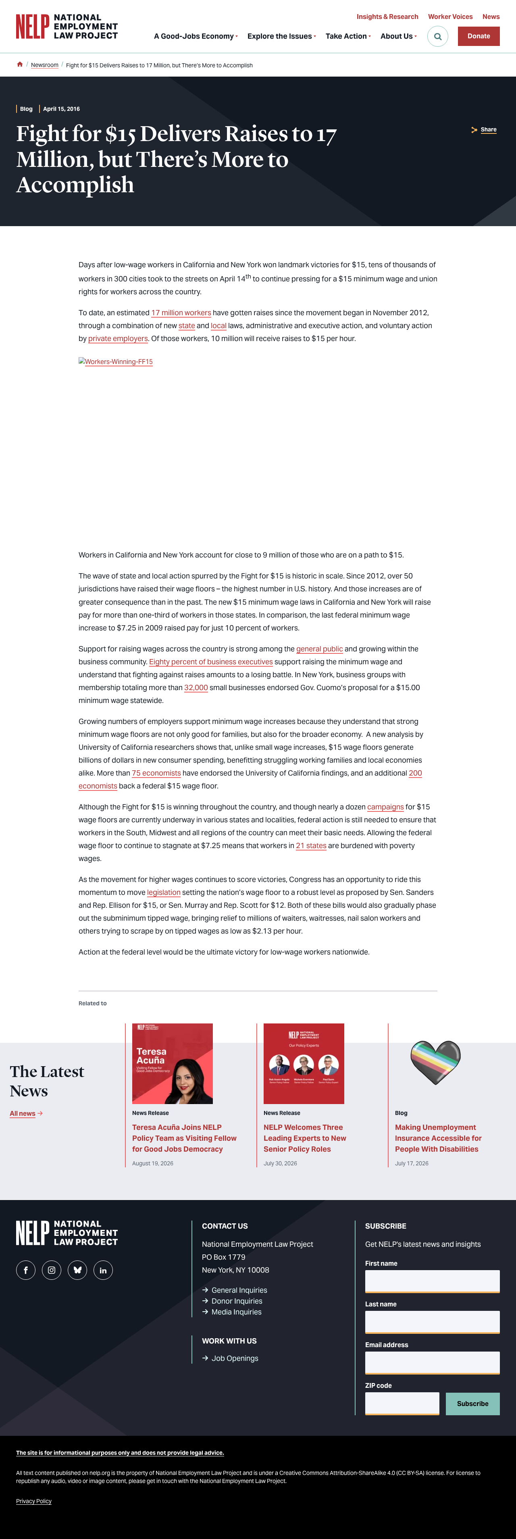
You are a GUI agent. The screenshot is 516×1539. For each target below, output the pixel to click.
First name (381, 1263)
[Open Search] (437, 36)
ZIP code (378, 1385)
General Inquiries (239, 1290)
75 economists (156, 773)
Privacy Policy (34, 1501)
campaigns (385, 806)
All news (22, 1113)
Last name (381, 1304)
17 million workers (181, 312)
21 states (311, 845)
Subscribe (473, 1404)
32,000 (196, 687)
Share (489, 129)
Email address (386, 1345)
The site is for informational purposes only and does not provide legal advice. (120, 1452)
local (219, 325)
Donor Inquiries (237, 1301)
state (187, 325)
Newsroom (44, 65)
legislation (164, 892)
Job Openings (235, 1358)
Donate (479, 36)
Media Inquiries (237, 1311)
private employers (118, 338)
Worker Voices (450, 16)
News (491, 16)
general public (319, 648)
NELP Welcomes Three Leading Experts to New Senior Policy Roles (305, 1138)
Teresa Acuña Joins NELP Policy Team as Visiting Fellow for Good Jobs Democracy (184, 1138)
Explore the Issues (280, 36)
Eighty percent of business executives (211, 661)
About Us (397, 36)
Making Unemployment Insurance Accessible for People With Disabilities (438, 1138)
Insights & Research (387, 16)
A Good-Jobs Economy (194, 36)
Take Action (346, 36)
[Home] (19, 65)
